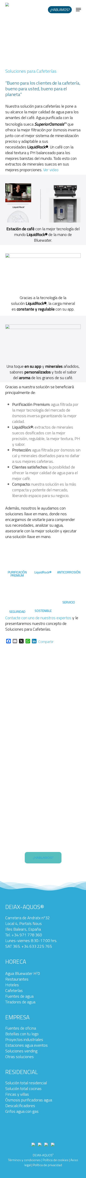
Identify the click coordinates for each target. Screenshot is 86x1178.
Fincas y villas (17, 1094)
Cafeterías (14, 990)
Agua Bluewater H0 (22, 973)
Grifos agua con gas (22, 1111)
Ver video (50, 170)
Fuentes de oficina (20, 1028)
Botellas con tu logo (22, 1034)
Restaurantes (16, 979)
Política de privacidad (47, 1164)
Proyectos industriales (24, 1039)
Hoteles (12, 985)
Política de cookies (55, 1159)
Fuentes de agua (19, 996)
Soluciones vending (21, 1051)
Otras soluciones (19, 1057)
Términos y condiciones (24, 1159)
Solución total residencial (26, 1083)
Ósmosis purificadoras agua (28, 1100)
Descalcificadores (20, 1106)
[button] (78, 9)
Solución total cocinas (23, 1088)
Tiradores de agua (20, 1002)
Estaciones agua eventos (26, 1045)
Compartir (45, 641)
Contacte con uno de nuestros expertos (38, 618)
